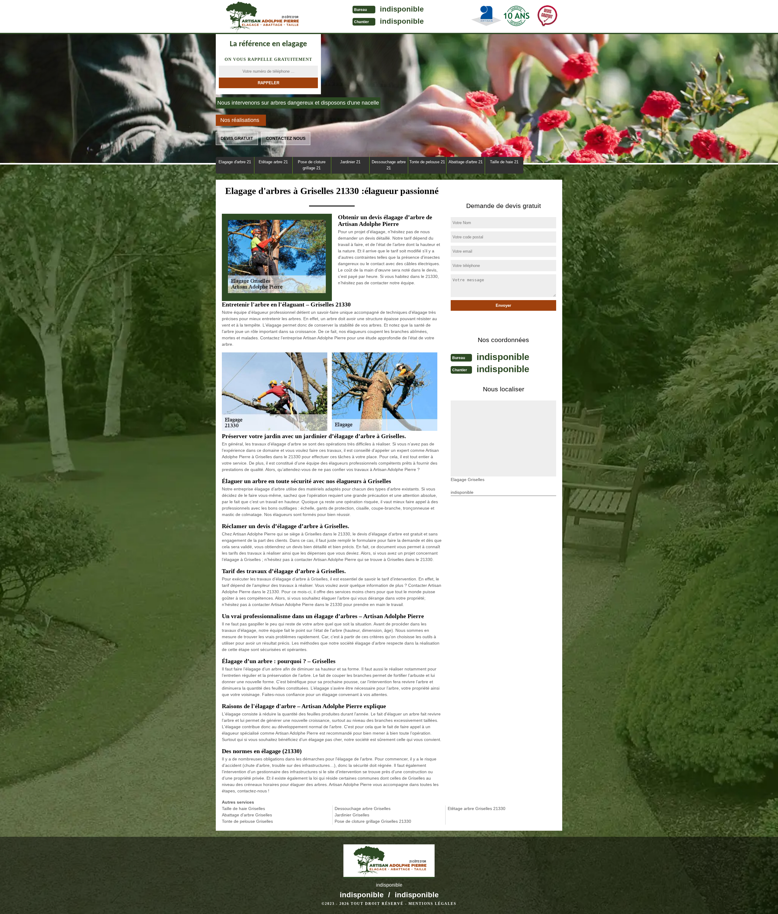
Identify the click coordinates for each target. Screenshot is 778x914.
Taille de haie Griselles (243, 808)
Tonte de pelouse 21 (427, 162)
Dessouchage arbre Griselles (363, 808)
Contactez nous (285, 138)
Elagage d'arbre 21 (235, 162)
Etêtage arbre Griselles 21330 (476, 808)
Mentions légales (432, 904)
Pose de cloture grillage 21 (311, 165)
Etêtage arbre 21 (273, 162)
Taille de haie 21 (504, 162)
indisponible (402, 9)
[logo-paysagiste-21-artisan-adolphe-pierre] (261, 17)
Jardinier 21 (350, 162)
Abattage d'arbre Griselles (247, 814)
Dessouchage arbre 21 (389, 165)
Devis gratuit (237, 138)
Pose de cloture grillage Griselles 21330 (373, 821)
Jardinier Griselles (352, 814)
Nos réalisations (239, 120)
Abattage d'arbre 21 (466, 162)
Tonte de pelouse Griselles (247, 821)
